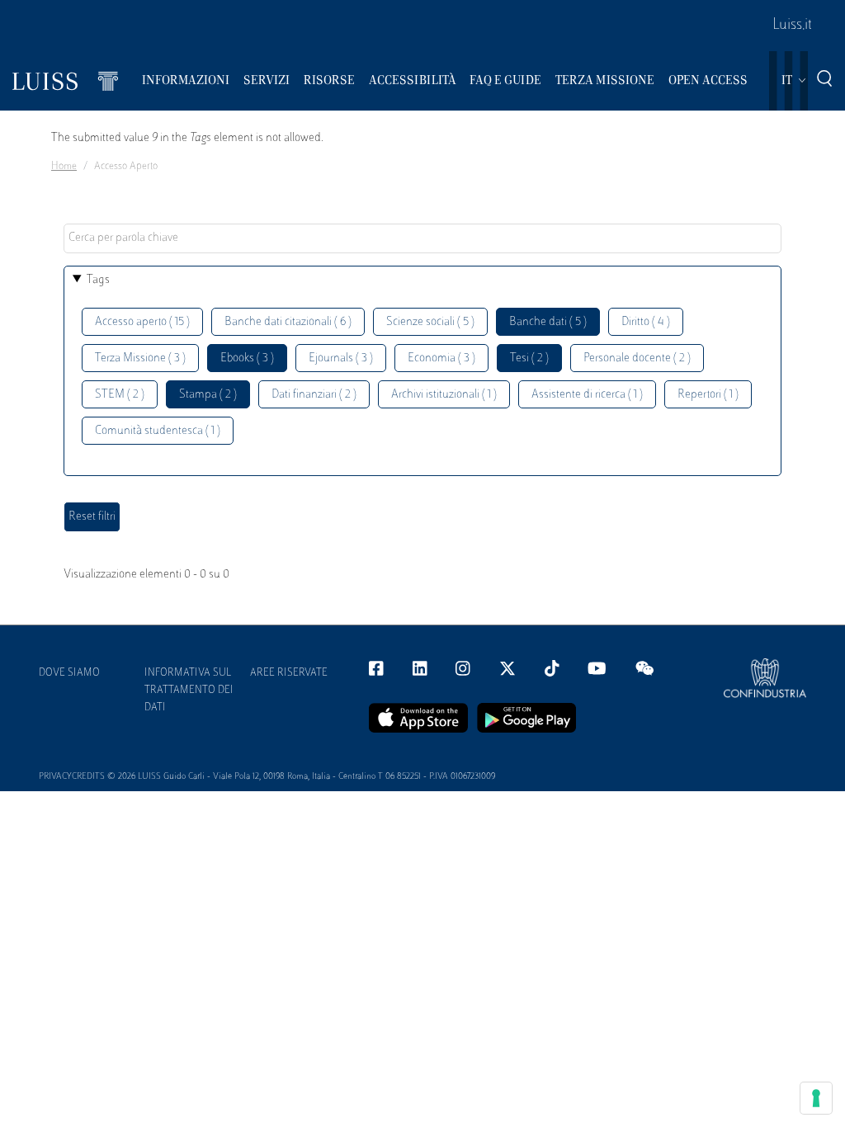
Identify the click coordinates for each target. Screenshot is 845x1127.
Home (64, 167)
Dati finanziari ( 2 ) (313, 395)
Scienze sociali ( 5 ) (430, 322)
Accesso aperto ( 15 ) (142, 322)
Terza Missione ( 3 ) (140, 358)
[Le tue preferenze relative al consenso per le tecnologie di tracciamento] (816, 1098)
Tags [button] (98, 280)
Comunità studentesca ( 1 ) (157, 431)
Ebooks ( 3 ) (247, 358)
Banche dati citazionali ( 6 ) (288, 322)
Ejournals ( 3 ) (341, 358)
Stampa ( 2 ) (208, 395)
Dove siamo (69, 673)
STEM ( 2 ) (119, 395)
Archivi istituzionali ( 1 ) (444, 395)
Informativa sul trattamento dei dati (189, 690)
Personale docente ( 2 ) (637, 358)
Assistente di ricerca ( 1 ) (587, 395)
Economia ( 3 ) (441, 358)
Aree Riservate (289, 673)
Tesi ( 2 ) (529, 358)
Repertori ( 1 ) (708, 395)
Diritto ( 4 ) (645, 322)
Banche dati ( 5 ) (548, 322)
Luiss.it (792, 25)
